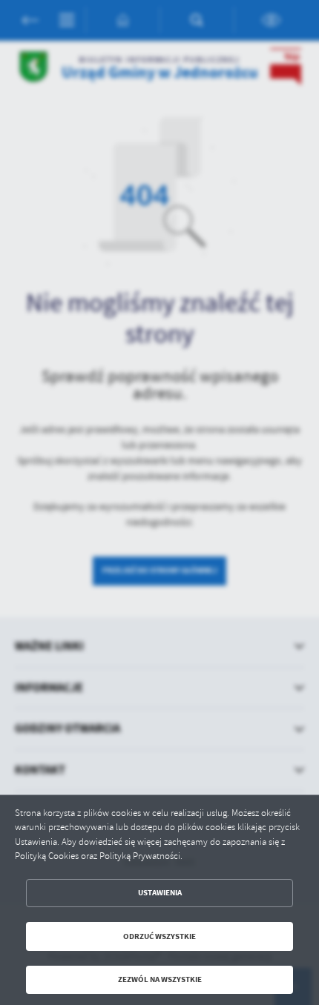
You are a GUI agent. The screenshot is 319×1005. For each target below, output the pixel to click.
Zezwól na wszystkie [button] (160, 979)
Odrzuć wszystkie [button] (159, 936)
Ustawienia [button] (160, 892)
